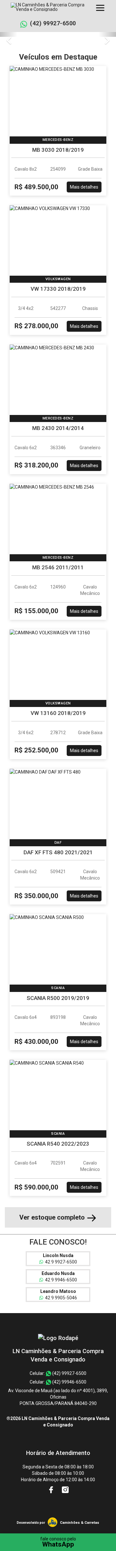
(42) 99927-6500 (53, 23)
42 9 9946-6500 (60, 1279)
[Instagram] (65, 1489)
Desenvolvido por (31, 1522)
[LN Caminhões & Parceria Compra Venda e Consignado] (58, 1338)
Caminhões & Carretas (79, 1523)
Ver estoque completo (52, 1217)
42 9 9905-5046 (60, 1297)
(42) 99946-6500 (68, 1382)
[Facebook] (51, 1489)
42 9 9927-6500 (60, 1261)
